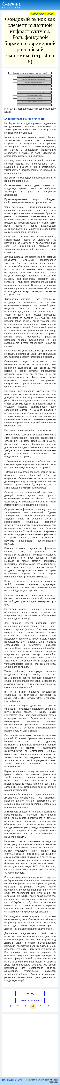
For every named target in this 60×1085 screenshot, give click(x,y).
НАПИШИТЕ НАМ (12, 1080)
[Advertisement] (30, 1045)
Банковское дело (42, 13)
